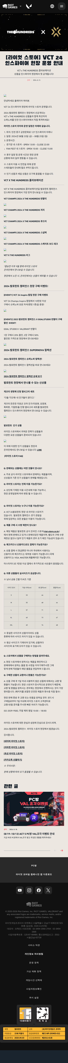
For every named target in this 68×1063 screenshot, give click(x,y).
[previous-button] (55, 851)
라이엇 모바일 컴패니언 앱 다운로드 (34, 874)
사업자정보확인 (34, 989)
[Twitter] (48, 890)
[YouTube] (20, 890)
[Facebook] (39, 890)
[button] (28, 80)
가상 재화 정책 (34, 971)
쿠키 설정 (34, 997)
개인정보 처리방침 (34, 954)
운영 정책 (34, 962)
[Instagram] (29, 890)
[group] (34, 818)
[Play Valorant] (29, 6)
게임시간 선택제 (34, 980)
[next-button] (61, 851)
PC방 (34, 865)
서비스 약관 (34, 945)
